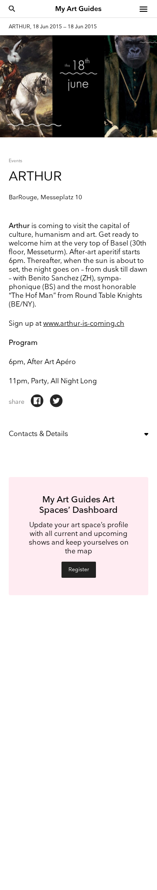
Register (78, 569)
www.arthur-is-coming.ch (83, 324)
